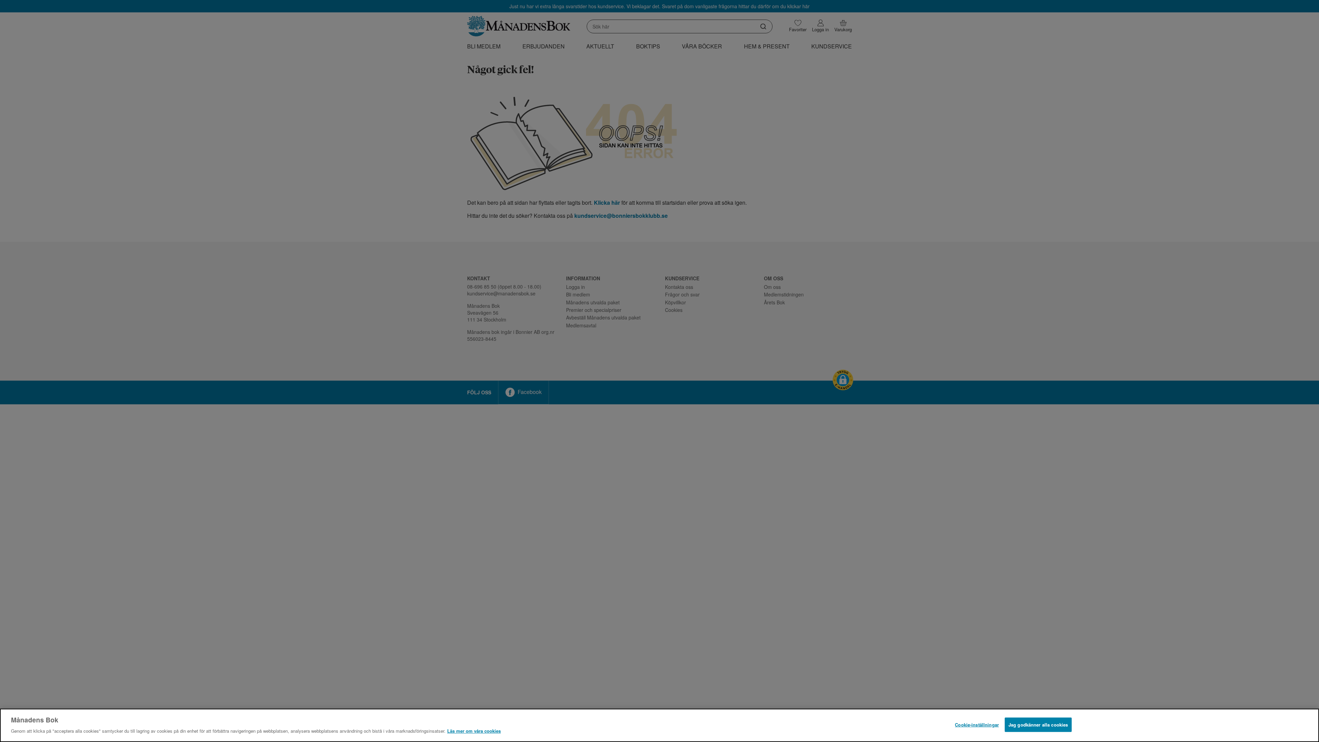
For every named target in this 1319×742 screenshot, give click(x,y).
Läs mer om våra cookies (474, 730)
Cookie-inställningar (977, 724)
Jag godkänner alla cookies (1038, 724)
